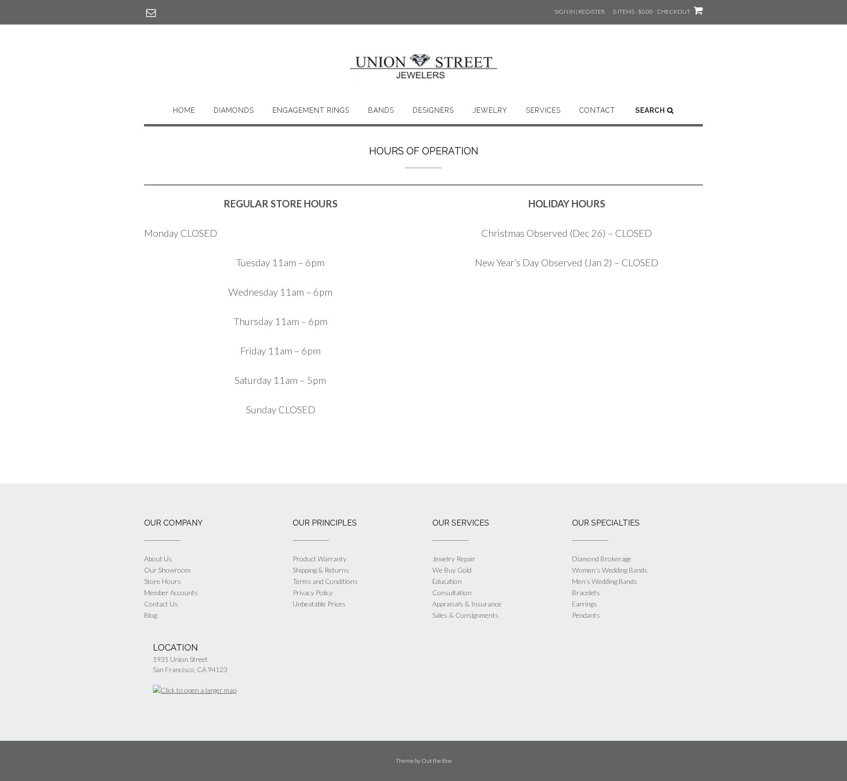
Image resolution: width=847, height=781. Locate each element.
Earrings (584, 604)
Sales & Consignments (465, 615)
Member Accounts (171, 592)
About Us (158, 558)
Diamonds (234, 110)
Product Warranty (320, 558)
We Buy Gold (452, 570)
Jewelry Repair (453, 558)
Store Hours (162, 581)
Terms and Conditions (325, 581)
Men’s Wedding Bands (604, 581)
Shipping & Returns (321, 570)
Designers (433, 110)
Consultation (452, 592)
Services (543, 110)
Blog (150, 615)
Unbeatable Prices (319, 604)
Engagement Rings (311, 110)
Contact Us (161, 604)
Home (184, 110)
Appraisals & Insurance (466, 604)
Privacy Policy (313, 592)
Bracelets (586, 592)
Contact (597, 110)
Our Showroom (167, 570)
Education (447, 581)
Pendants (586, 615)
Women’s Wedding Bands (610, 570)
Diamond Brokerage (601, 558)
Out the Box (437, 760)
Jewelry (490, 110)
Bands (381, 110)
